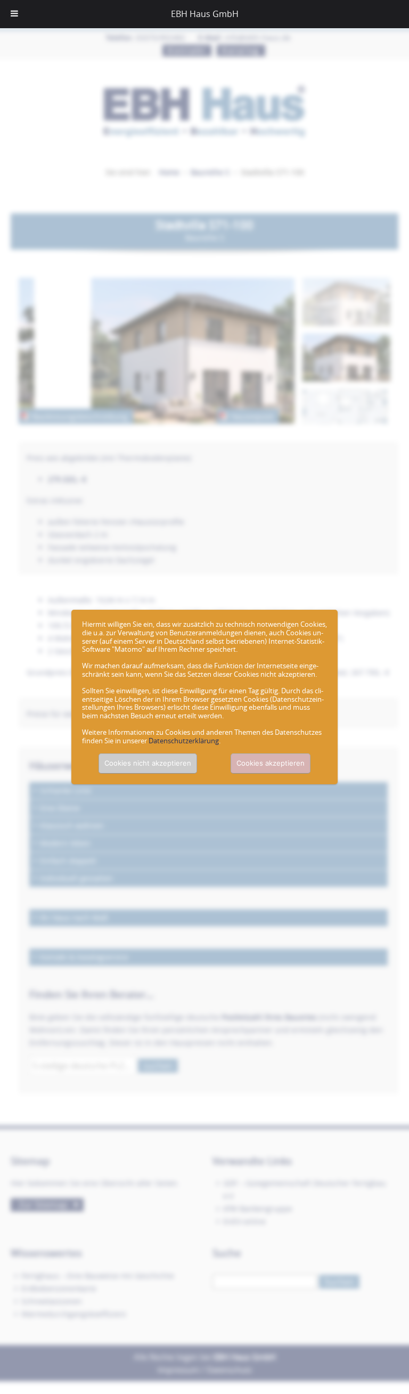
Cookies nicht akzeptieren (147, 763)
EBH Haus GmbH (205, 14)
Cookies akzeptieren (270, 763)
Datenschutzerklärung (184, 740)
